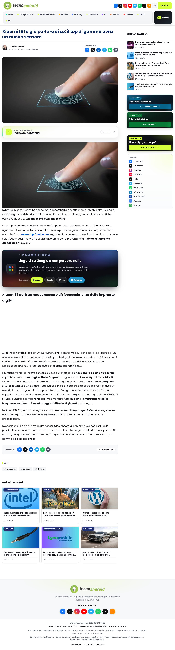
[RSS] (149, 6)
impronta (11, 469)
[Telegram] (135, 6)
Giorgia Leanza (16, 46)
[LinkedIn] (98, 50)
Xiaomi (41, 469)
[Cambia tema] (154, 5)
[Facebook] (116, 6)
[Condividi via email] (115, 50)
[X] (120, 6)
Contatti (89, 644)
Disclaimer (76, 644)
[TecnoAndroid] (20, 5)
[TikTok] (144, 6)
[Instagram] (125, 6)
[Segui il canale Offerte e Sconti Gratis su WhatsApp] (140, 6)
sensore (26, 469)
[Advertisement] (60, 331)
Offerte (164, 5)
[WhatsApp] (110, 50)
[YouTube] (130, 6)
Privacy (100, 644)
